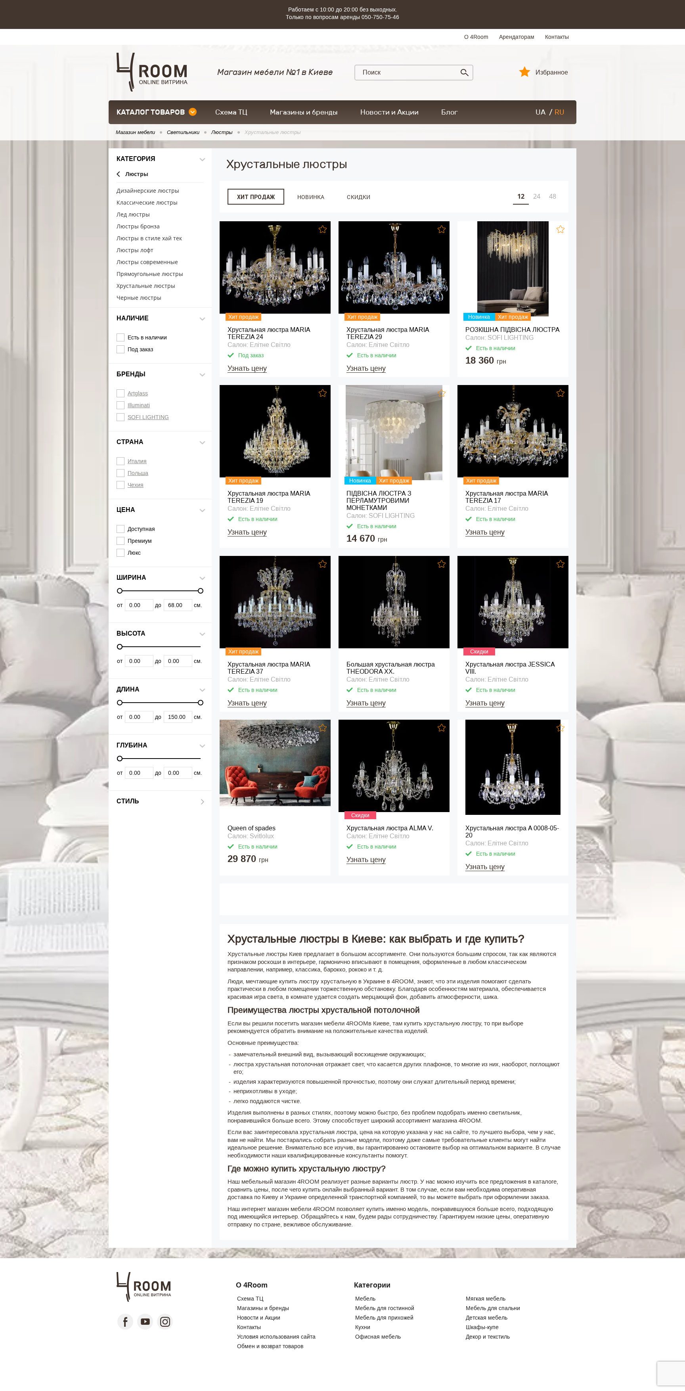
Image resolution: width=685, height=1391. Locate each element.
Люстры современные (147, 262)
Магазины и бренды (304, 112)
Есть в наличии (147, 337)
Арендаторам (516, 37)
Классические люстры (147, 203)
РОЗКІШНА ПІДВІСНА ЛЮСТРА (512, 329)
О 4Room (476, 37)
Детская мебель (486, 1317)
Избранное (552, 72)
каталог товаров (151, 112)
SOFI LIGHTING (148, 417)
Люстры (136, 174)
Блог (449, 112)
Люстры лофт (135, 250)
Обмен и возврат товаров (270, 1346)
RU (559, 112)
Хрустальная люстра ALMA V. (389, 828)
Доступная (141, 529)
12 (520, 196)
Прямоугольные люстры (150, 274)
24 (536, 196)
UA (540, 112)
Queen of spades (252, 828)
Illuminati (139, 405)
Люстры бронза (138, 227)
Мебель (365, 1298)
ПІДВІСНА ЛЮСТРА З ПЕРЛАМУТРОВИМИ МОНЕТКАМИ (378, 500)
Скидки (358, 197)
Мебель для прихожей (384, 1317)
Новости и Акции (389, 112)
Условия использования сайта (276, 1337)
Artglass (138, 393)
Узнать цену (247, 368)
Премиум (140, 541)
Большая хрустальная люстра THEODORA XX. (390, 668)
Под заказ (140, 349)
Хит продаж (256, 197)
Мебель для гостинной (384, 1308)
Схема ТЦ (231, 112)
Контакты (557, 37)
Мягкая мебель (485, 1298)
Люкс (134, 553)
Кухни (362, 1327)
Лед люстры (133, 215)
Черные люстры (139, 298)
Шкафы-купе (482, 1327)
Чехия (136, 485)
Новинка (310, 197)
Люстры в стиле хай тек (149, 238)
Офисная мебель (378, 1337)
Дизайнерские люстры (148, 191)
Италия (137, 461)
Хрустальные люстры (146, 286)
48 (552, 196)
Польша (138, 473)
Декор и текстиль (488, 1337)
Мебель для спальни (493, 1308)
